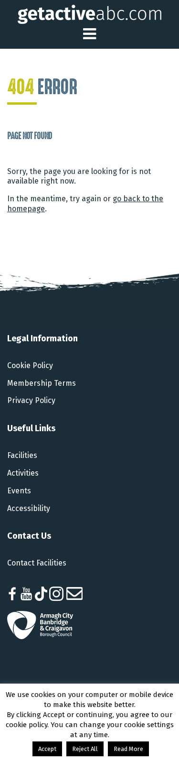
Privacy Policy (31, 400)
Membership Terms (41, 383)
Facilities (22, 455)
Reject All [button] (85, 748)
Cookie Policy (30, 365)
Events (19, 490)
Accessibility (28, 508)
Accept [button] (47, 748)
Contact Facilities (36, 562)
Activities (23, 473)
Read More (128, 748)
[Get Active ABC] (89, 13)
